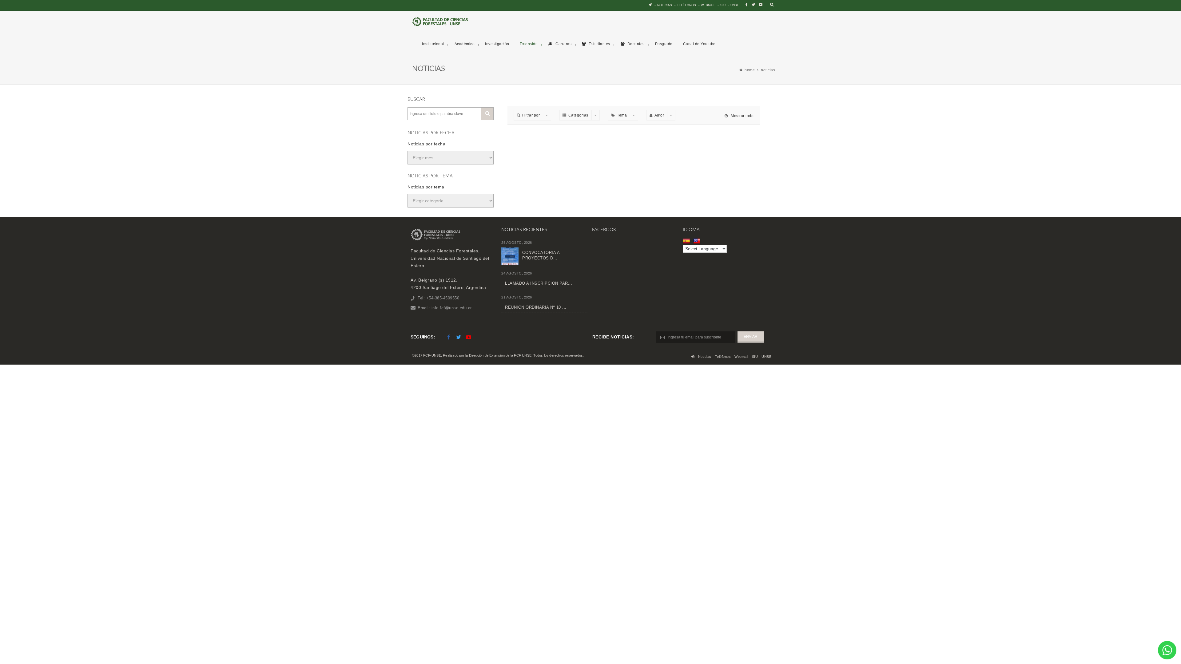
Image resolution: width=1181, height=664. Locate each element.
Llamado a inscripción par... (538, 283)
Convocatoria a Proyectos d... (540, 255)
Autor (659, 115)
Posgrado (664, 44)
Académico (465, 44)
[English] (697, 241)
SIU (723, 5)
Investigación (497, 44)
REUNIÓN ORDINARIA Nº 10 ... (536, 307)
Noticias (664, 5)
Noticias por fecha (426, 143)
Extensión (529, 44)
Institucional (433, 44)
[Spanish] (687, 241)
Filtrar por (531, 115)
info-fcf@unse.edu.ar (451, 308)
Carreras (563, 44)
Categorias (578, 115)
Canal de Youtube (699, 44)
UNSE (734, 5)
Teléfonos (686, 5)
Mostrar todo (742, 116)
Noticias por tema (426, 186)
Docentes (635, 44)
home (750, 70)
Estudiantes (599, 44)
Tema (622, 115)
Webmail (708, 5)
